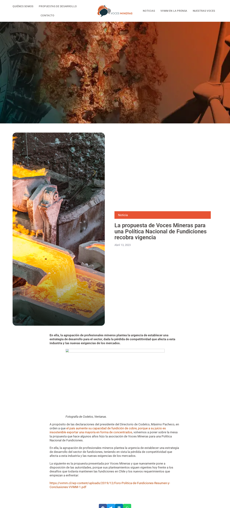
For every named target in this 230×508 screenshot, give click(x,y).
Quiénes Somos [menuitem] (23, 6)
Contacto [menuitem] (47, 15)
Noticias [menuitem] (149, 10)
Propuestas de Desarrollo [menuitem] (58, 6)
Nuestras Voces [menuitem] (204, 10)
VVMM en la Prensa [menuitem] (173, 10)
